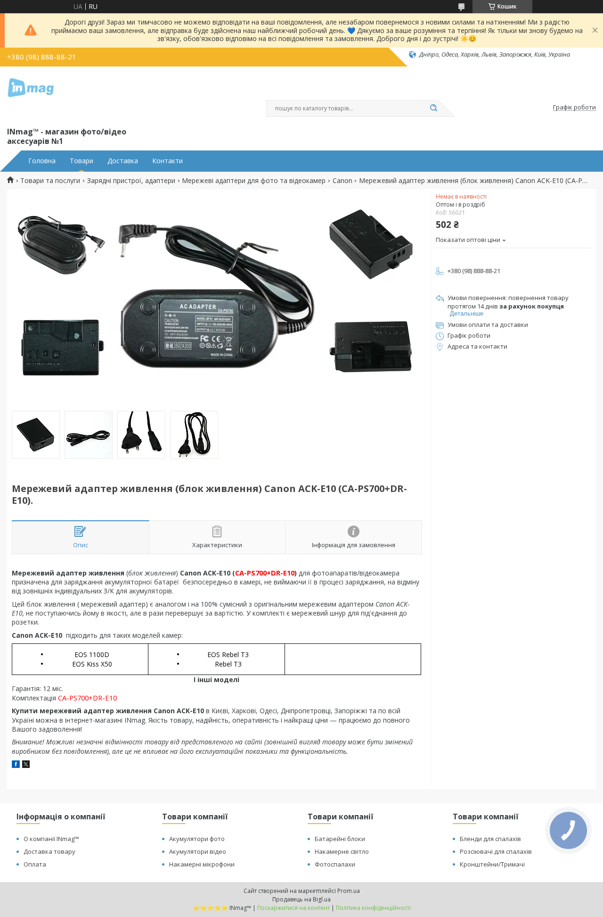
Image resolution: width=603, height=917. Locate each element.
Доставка (122, 161)
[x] (26, 765)
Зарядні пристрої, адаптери (131, 180)
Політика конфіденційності (373, 908)
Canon (342, 180)
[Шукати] (433, 108)
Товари (81, 161)
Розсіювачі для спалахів (496, 851)
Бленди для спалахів (490, 838)
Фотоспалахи (335, 864)
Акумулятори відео (197, 851)
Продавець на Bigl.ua (301, 899)
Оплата (35, 864)
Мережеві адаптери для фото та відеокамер (254, 180)
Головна (42, 161)
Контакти (167, 161)
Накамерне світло (342, 851)
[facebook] (16, 765)
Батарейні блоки (340, 838)
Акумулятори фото (197, 838)
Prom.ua (348, 891)
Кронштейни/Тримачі (492, 864)
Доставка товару (49, 851)
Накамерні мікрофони (202, 864)
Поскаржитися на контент (293, 908)
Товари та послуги (50, 180)
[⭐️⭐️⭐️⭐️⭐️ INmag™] (30, 94)
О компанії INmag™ (51, 838)
